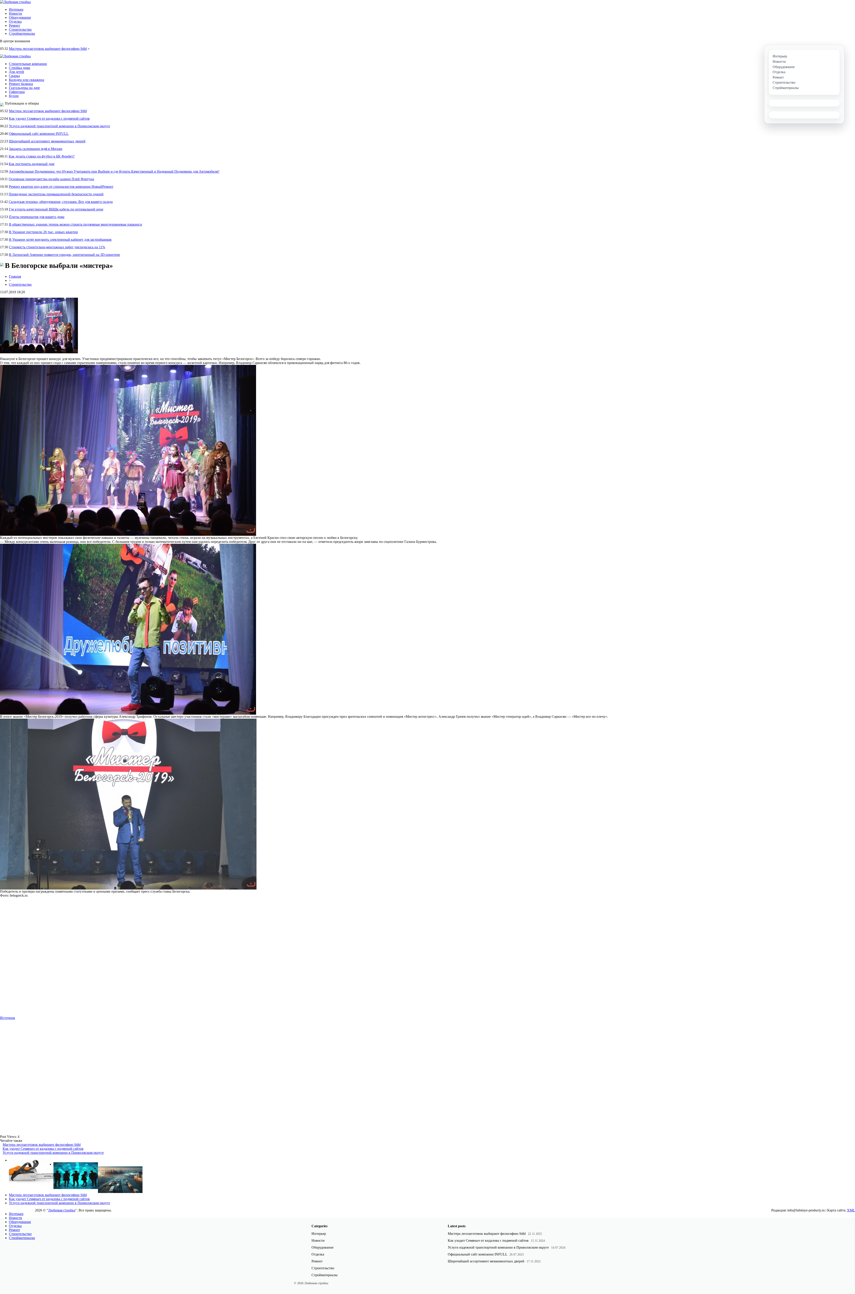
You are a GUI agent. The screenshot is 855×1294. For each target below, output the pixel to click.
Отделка (15, 21)
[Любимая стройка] (15, 2)
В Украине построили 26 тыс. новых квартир (43, 232)
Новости (15, 13)
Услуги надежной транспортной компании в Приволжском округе (59, 126)
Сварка (14, 76)
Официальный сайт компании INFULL (39, 133)
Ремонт (14, 25)
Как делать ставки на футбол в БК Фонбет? (42, 156)
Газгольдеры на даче (24, 88)
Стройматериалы (22, 33)
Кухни (14, 96)
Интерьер (16, 9)
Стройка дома (19, 68)
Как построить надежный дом (31, 164)
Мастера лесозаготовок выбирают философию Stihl (48, 49)
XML (851, 1210)
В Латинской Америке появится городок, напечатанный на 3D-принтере (64, 255)
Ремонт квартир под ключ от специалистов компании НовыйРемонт (61, 186)
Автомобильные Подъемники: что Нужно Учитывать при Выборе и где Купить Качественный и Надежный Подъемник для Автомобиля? (114, 171)
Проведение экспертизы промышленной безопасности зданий (56, 194)
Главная (15, 276)
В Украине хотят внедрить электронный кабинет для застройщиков (60, 239)
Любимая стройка (61, 1210)
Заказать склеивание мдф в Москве (35, 149)
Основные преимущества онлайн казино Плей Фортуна (51, 179)
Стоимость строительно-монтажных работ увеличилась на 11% (57, 247)
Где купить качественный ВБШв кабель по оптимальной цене (56, 209)
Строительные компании (28, 64)
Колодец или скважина (26, 80)
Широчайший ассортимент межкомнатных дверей (47, 141)
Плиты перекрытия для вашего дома (36, 217)
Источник (7, 1018)
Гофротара (17, 92)
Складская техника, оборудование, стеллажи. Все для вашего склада (61, 202)
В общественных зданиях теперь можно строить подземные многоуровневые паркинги (75, 224)
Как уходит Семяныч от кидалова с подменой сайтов (49, 118)
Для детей (16, 72)
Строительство (20, 29)
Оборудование (20, 17)
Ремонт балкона (21, 84)
